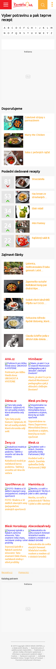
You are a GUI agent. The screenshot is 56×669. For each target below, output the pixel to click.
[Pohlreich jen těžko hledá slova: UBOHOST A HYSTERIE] (16, 365)
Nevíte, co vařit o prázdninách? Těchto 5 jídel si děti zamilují (39, 500)
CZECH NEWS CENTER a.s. (35, 646)
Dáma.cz (10, 400)
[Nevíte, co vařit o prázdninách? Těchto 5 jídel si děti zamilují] (39, 490)
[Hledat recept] (42, 4)
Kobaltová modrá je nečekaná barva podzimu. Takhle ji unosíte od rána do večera (15, 466)
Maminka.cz (36, 484)
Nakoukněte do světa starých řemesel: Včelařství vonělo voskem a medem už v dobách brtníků (39, 550)
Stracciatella (38, 179)
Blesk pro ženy (37, 400)
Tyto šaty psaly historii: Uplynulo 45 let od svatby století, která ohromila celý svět (15, 425)
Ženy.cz (10, 442)
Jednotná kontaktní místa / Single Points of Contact (28, 657)
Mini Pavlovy (38, 223)
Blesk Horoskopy (16, 526)
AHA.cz (10, 359)
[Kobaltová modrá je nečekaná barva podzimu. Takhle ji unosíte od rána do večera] (16, 451)
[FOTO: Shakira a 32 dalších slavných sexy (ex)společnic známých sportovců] (16, 492)
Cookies (14, 656)
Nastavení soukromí (27, 656)
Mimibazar (35, 359)
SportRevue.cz (14, 484)
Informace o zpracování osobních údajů (27, 654)
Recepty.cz (7, 572)
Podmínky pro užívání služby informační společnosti (28, 651)
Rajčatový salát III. (41, 237)
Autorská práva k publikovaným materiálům (28, 649)
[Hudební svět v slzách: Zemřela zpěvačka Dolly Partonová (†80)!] (39, 450)
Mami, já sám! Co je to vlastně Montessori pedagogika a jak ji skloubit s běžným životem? (39, 383)
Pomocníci (24, 572)
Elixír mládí (37, 208)
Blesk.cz (33, 442)
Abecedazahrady (39, 526)
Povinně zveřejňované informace (28, 660)
